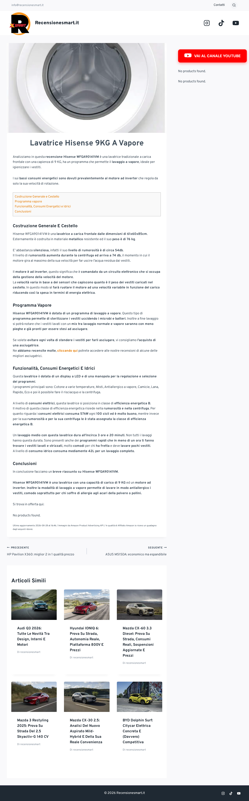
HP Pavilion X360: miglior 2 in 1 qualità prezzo (40, 551)
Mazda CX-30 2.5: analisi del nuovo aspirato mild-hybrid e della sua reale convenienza (86, 731)
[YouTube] (235, 23)
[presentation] (34, 604)
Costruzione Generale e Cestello (37, 197)
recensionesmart (30, 652)
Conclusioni (23, 212)
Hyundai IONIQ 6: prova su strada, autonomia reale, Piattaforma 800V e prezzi (87, 639)
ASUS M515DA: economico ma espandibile (136, 551)
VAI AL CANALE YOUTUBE (217, 56)
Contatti (219, 5)
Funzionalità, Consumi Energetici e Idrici (43, 207)
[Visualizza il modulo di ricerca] (234, 5)
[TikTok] (221, 23)
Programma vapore (28, 202)
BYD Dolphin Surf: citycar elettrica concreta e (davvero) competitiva (138, 731)
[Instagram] (207, 23)
